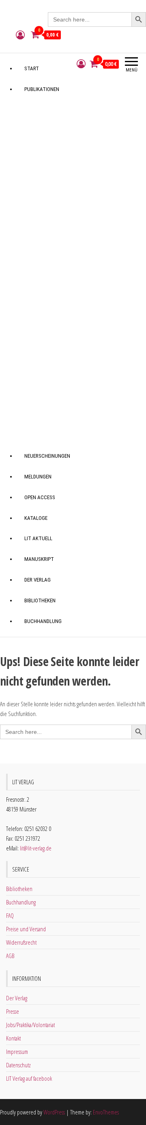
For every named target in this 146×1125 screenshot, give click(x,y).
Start (31, 68)
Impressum (17, 1051)
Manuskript (39, 559)
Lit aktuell (38, 538)
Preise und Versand (26, 929)
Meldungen (38, 477)
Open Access (39, 497)
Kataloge (35, 518)
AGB (10, 956)
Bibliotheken (40, 600)
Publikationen (41, 89)
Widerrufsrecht (21, 942)
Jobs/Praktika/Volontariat (30, 1025)
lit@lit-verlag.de (36, 848)
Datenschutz (18, 1065)
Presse (12, 1011)
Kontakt (13, 1038)
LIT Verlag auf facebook (29, 1078)
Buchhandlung (43, 621)
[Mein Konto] (20, 34)
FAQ (10, 915)
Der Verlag (37, 580)
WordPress (54, 1112)
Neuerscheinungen (47, 456)
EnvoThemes (106, 1112)
